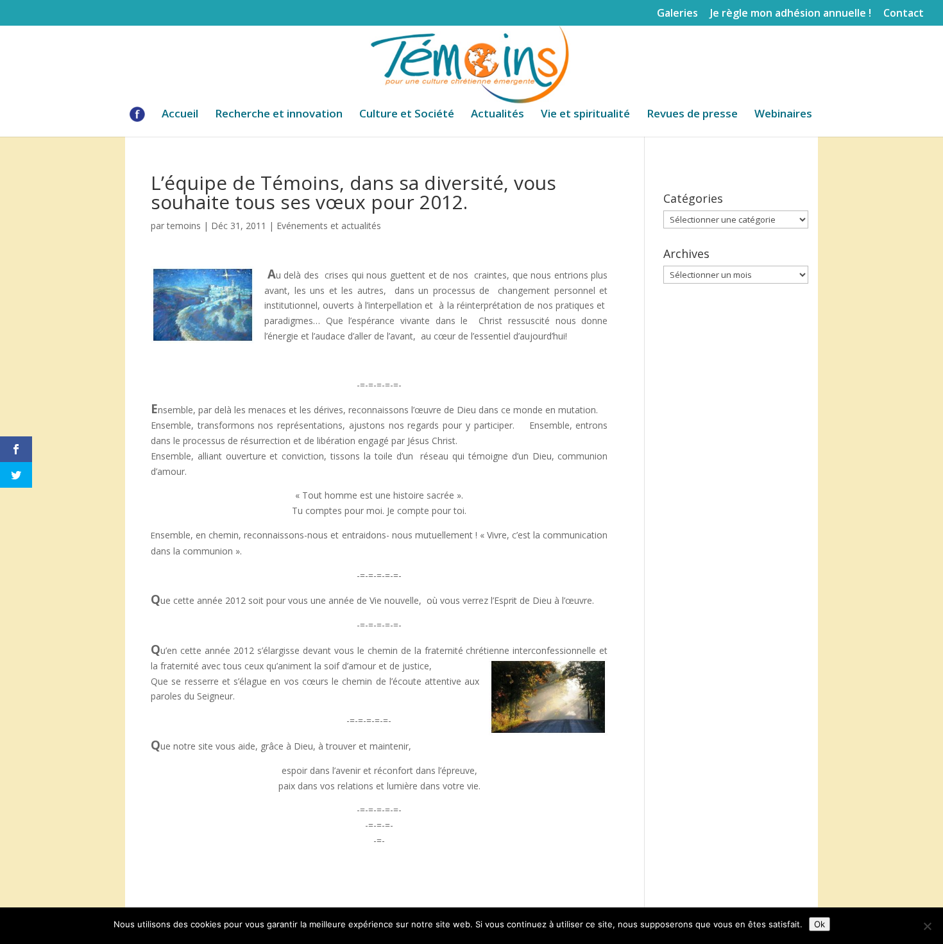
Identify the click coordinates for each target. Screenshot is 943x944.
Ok (819, 924)
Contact (903, 14)
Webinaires (783, 115)
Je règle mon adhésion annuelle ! (790, 14)
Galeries (677, 14)
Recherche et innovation (279, 115)
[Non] (927, 926)
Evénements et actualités (328, 225)
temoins (184, 225)
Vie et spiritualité (585, 115)
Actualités (497, 115)
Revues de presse (692, 115)
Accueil (180, 115)
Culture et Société (406, 115)
